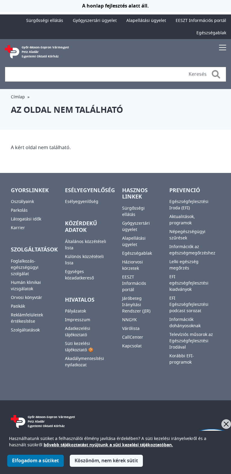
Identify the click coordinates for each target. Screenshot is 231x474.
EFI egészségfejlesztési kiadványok (188, 283)
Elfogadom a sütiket (35, 460)
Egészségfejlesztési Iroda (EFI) (188, 205)
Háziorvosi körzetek (132, 265)
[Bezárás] (226, 424)
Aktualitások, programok (182, 220)
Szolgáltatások (25, 330)
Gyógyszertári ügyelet (95, 20)
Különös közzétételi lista (84, 260)
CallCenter (132, 337)
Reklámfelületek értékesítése (27, 318)
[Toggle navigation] (222, 47)
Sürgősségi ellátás (44, 20)
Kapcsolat (132, 346)
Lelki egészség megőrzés (184, 265)
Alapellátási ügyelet (146, 20)
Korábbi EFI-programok (181, 359)
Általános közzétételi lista (85, 245)
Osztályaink (22, 202)
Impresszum (77, 320)
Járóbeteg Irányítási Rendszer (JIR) (136, 304)
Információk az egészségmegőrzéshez (192, 250)
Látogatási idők (26, 219)
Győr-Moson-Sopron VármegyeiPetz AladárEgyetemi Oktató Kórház (45, 52)
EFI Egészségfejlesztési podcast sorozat (188, 304)
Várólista (131, 328)
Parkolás (19, 210)
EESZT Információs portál (201, 20)
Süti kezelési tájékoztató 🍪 (79, 346)
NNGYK (129, 320)
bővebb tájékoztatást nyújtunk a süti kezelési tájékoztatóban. (108, 445)
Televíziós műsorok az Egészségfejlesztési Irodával (191, 340)
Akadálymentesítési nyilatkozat (84, 362)
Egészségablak (211, 33)
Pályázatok (75, 311)
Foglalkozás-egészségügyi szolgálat (24, 267)
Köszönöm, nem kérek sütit (106, 460)
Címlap (18, 97)
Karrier (18, 228)
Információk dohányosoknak (185, 322)
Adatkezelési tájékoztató (77, 331)
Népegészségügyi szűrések (187, 235)
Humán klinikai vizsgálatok (26, 285)
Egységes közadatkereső (79, 275)
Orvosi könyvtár (26, 297)
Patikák (18, 306)
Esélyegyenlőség (81, 202)
